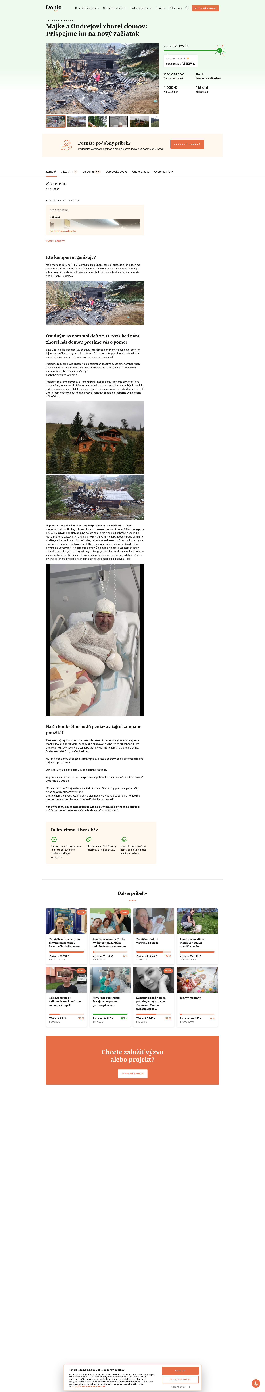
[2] (76, 121)
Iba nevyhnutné (180, 1379)
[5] (139, 121)
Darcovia (91, 171)
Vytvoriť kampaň (206, 8)
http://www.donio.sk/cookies (88, 1386)
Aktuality (68, 171)
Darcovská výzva (116, 171)
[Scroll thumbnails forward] (155, 121)
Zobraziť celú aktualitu (63, 231)
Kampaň (51, 171)
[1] (56, 121)
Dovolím (180, 1371)
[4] (118, 121)
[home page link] (53, 8)
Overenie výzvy (164, 171)
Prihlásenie (175, 8)
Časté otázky (140, 171)
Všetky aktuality (55, 240)
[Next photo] (155, 78)
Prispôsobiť (179, 1387)
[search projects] (186, 8)
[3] (97, 121)
